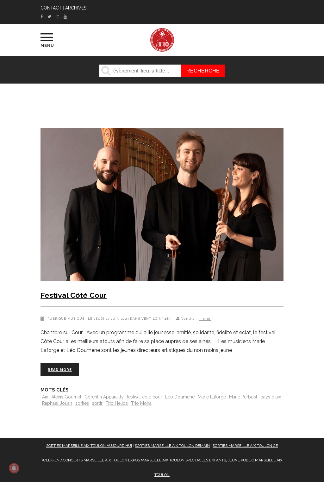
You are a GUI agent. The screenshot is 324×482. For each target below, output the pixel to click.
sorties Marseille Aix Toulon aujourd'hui (89, 445)
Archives (75, 7)
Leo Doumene (180, 396)
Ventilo (188, 318)
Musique (75, 318)
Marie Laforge (212, 396)
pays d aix (270, 396)
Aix (45, 396)
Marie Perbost (243, 396)
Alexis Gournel (66, 396)
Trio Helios (117, 403)
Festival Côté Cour (73, 295)
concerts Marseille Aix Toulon (95, 460)
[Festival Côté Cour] (162, 205)
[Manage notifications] (14, 468)
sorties (82, 403)
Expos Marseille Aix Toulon (156, 460)
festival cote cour (144, 396)
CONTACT (51, 7)
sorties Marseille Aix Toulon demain (172, 445)
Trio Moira (141, 403)
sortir (97, 403)
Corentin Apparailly (104, 396)
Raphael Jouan (57, 403)
